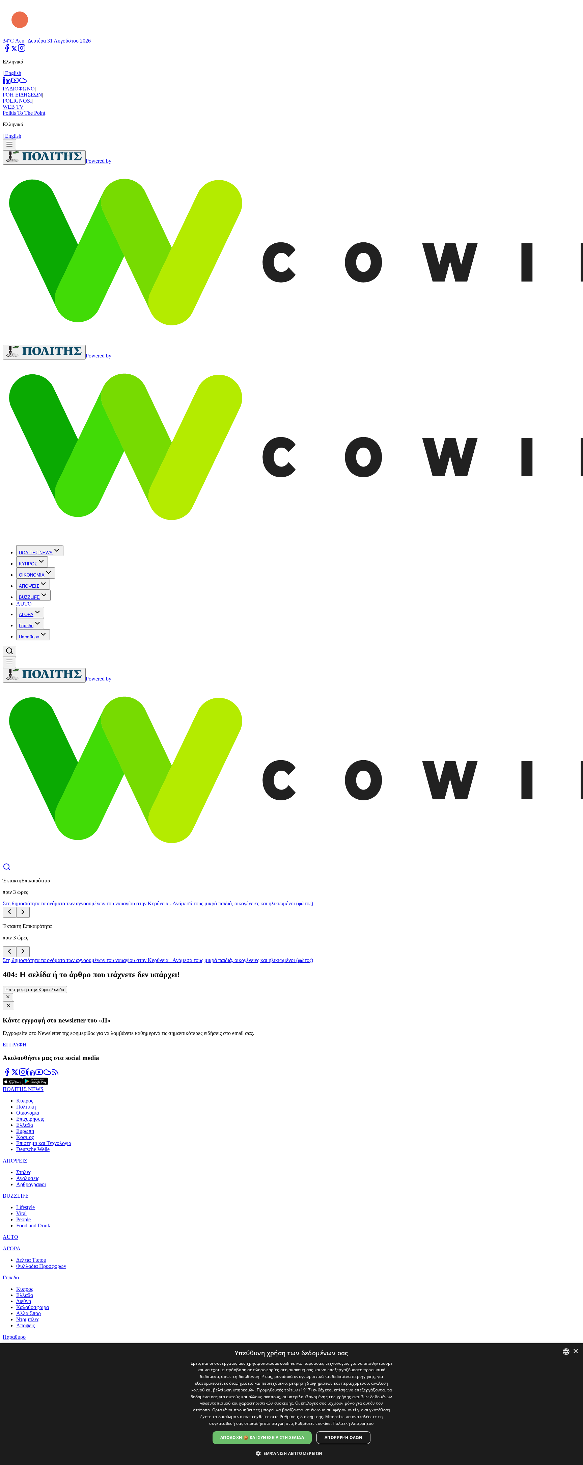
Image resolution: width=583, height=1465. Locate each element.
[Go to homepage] (44, 157)
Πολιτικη (26, 1107)
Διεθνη (23, 1301)
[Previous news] (9, 912)
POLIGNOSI (17, 101)
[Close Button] (8, 997)
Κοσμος (25, 1137)
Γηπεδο (26, 625)
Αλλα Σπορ (28, 1313)
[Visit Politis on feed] (55, 1074)
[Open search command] (9, 651)
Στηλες (23, 1172)
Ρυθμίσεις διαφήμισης (301, 1416)
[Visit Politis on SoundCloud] (47, 1074)
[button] (292, 1453)
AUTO (24, 604)
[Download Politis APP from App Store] (13, 1083)
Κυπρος (24, 1100)
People (23, 1219)
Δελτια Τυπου (31, 1260)
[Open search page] (7, 869)
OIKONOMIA (32, 575)
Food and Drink (33, 1225)
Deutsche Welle (33, 1149)
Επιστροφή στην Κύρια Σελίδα (34, 989)
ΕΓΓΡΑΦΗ (15, 1044)
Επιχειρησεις (30, 1119)
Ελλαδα (24, 1125)
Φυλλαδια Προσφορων (41, 1266)
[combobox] (566, 1351)
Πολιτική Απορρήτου (353, 1423)
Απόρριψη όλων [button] (343, 1437)
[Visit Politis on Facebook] (7, 1074)
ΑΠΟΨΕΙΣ (29, 586)
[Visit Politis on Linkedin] (31, 1074)
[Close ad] (8, 1005)
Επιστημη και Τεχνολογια (43, 1143)
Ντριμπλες (27, 1319)
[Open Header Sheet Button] (9, 144)
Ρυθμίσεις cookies (312, 1423)
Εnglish (12, 73)
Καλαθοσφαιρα (32, 1307)
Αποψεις (25, 1325)
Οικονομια (27, 1113)
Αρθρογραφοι (31, 1184)
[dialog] (291, 1404)
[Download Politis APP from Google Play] (35, 1083)
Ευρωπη (25, 1131)
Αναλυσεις (27, 1178)
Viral (21, 1213)
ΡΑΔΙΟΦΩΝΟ (19, 88)
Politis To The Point (24, 113)
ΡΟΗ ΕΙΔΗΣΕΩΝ (22, 95)
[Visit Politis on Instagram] (23, 1074)
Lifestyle (25, 1207)
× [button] (575, 1351)
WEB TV (13, 107)
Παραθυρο (29, 636)
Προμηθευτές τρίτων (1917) (284, 1390)
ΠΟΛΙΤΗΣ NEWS (36, 552)
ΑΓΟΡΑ (26, 614)
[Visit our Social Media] (7, 50)
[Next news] (23, 912)
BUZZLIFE (29, 597)
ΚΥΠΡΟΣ (28, 563)
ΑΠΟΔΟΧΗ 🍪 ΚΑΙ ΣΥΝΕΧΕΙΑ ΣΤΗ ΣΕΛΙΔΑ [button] (262, 1437)
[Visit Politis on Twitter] (15, 1074)
